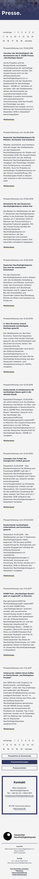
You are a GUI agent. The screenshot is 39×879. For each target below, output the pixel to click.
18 (17, 41)
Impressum (19, 870)
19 (21, 41)
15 (4, 41)
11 (19, 37)
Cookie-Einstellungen (19, 874)
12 (23, 37)
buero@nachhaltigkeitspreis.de (21, 863)
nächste (28, 41)
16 (8, 41)
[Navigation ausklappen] (35, 2)
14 (32, 37)
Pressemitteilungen (19, 762)
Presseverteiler (19, 768)
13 (28, 37)
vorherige (7, 32)
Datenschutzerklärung (19, 872)
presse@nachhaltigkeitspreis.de (19, 796)
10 (15, 37)
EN (31, 3)
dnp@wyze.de (19, 809)
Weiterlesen (8, 120)
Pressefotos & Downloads (19, 756)
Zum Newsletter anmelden (19, 869)
